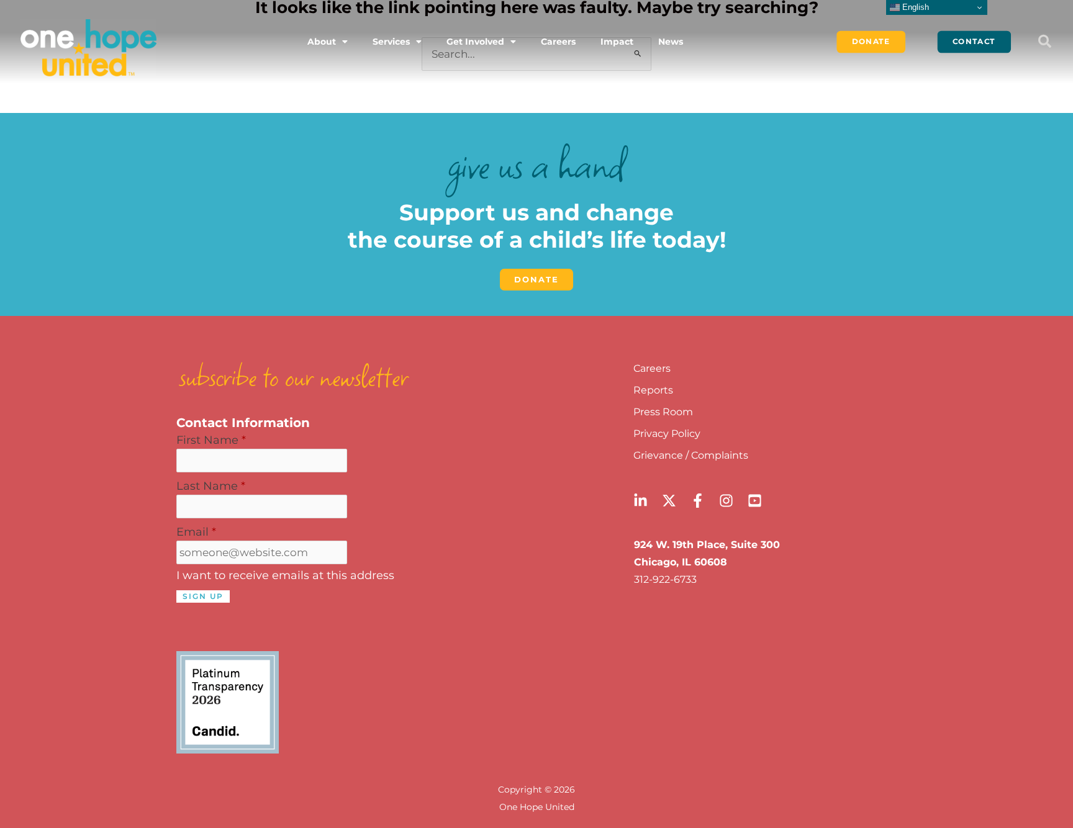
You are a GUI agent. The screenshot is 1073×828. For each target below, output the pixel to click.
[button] (1044, 41)
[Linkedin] (640, 500)
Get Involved (475, 41)
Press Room (663, 412)
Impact (616, 41)
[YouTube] (755, 500)
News (670, 41)
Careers (558, 41)
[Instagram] (726, 500)
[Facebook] (697, 500)
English (914, 7)
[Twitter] (669, 500)
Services (391, 41)
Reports (653, 390)
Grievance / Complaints (690, 455)
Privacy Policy (666, 433)
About (321, 41)
